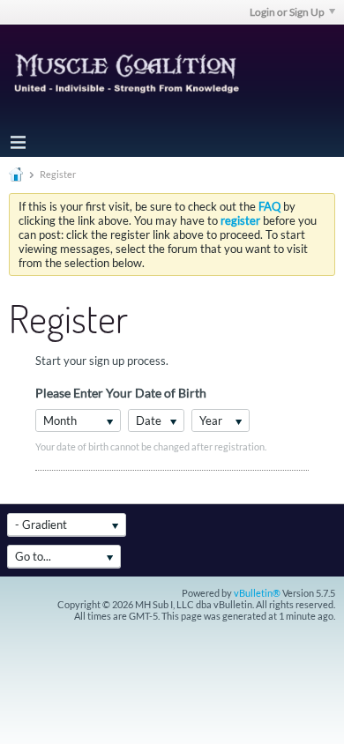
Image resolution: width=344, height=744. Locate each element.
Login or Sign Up (287, 12)
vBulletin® (257, 593)
